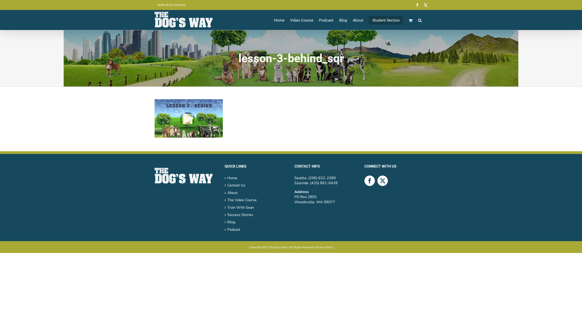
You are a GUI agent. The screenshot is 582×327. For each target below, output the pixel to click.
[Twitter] (382, 181)
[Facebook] (369, 181)
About (232, 192)
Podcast (233, 229)
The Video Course (242, 200)
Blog (231, 222)
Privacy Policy (324, 247)
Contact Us (236, 185)
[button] (420, 20)
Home (232, 178)
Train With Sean (240, 207)
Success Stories (240, 214)
